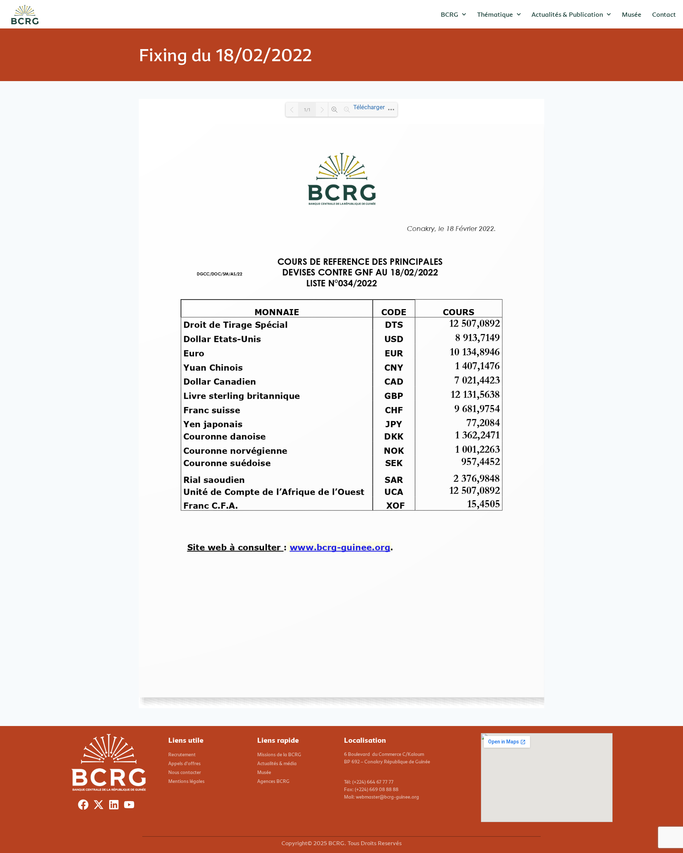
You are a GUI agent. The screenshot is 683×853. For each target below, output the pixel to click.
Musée (631, 14)
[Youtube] (131, 806)
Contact (664, 14)
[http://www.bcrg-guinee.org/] (339, 547)
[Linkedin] (115, 806)
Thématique (495, 14)
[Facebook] (85, 806)
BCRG (449, 14)
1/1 (307, 109)
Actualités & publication (567, 14)
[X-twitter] (100, 806)
